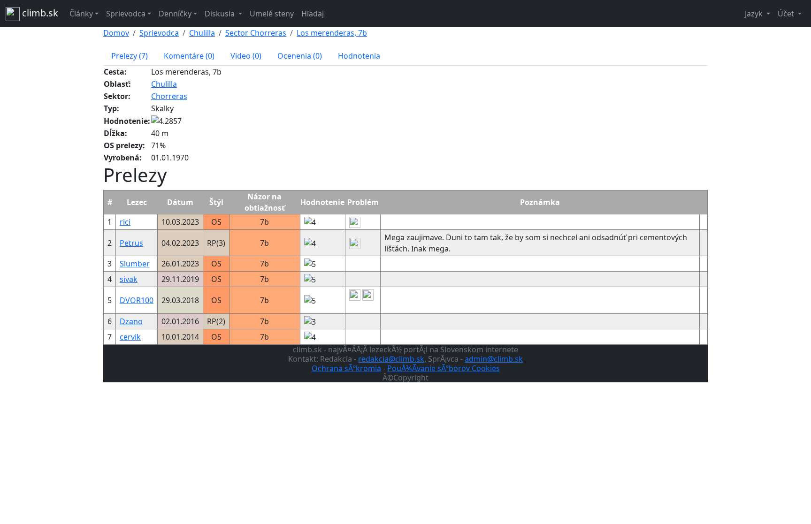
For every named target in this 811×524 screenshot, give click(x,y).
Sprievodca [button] (125, 13)
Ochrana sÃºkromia (346, 368)
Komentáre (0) (189, 56)
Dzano (131, 321)
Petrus (131, 243)
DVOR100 (136, 300)
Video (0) (245, 56)
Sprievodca (159, 33)
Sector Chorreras (255, 33)
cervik (130, 337)
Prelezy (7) (129, 56)
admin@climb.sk (494, 359)
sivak (129, 279)
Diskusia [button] (221, 13)
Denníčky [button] (175, 13)
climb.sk (39, 13)
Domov (116, 33)
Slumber (135, 263)
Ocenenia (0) (299, 56)
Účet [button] (787, 13)
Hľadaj (312, 13)
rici (125, 222)
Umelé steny (272, 13)
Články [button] (81, 13)
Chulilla (202, 33)
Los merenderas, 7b (332, 33)
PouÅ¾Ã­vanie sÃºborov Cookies (443, 368)
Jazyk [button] (755, 13)
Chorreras (169, 96)
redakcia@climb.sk (391, 359)
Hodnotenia (359, 56)
